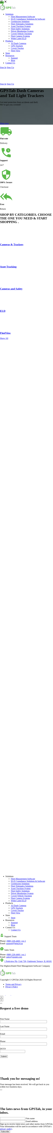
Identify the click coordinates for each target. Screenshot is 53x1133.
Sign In (3, 67)
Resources (9, 55)
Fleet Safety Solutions (20, 29)
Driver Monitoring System (22, 31)
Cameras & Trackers (11, 244)
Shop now (4, 123)
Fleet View (15, 51)
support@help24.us (14, 943)
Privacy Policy (11, 987)
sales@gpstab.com (14, 957)
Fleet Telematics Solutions (22, 24)
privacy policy (6, 1129)
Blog (13, 60)
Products (9, 41)
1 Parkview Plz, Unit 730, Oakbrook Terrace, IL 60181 (28, 961)
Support (14, 58)
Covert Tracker (17, 48)
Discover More (6, 872)
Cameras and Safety (11, 288)
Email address (32, 1121)
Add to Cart (5, 408)
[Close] (1, 1003)
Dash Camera (6, 826)
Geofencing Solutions (20, 21)
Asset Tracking (8, 266)
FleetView (5, 333)
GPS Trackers (17, 46)
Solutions (9, 14)
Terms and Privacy (13, 984)
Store (7, 53)
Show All (4, 338)
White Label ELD (18, 38)
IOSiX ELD (5, 399)
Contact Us (10, 63)
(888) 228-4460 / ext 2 (16, 941)
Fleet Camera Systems (20, 36)
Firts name (30, 1118)
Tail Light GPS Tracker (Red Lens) (6, 762)
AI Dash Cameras (18, 43)
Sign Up (10, 67)
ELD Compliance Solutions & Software (28, 19)
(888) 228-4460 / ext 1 (16, 954)
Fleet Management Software (23, 16)
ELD (2, 311)
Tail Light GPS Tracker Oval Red (6, 795)
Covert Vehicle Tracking (21, 33)
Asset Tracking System (21, 26)
